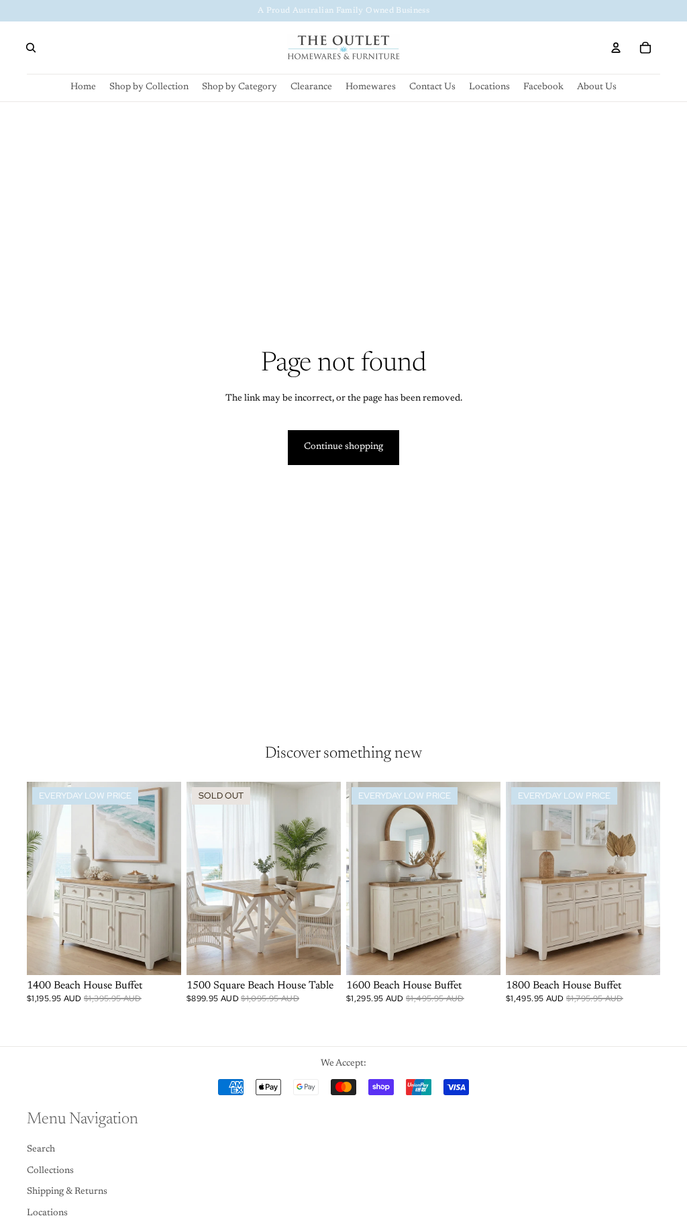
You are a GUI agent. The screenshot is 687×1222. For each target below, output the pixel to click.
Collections (50, 1171)
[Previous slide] (197, 878)
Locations (47, 1213)
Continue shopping (343, 447)
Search (41, 1149)
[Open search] (31, 47)
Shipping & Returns (67, 1191)
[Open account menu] (616, 47)
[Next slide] (330, 878)
